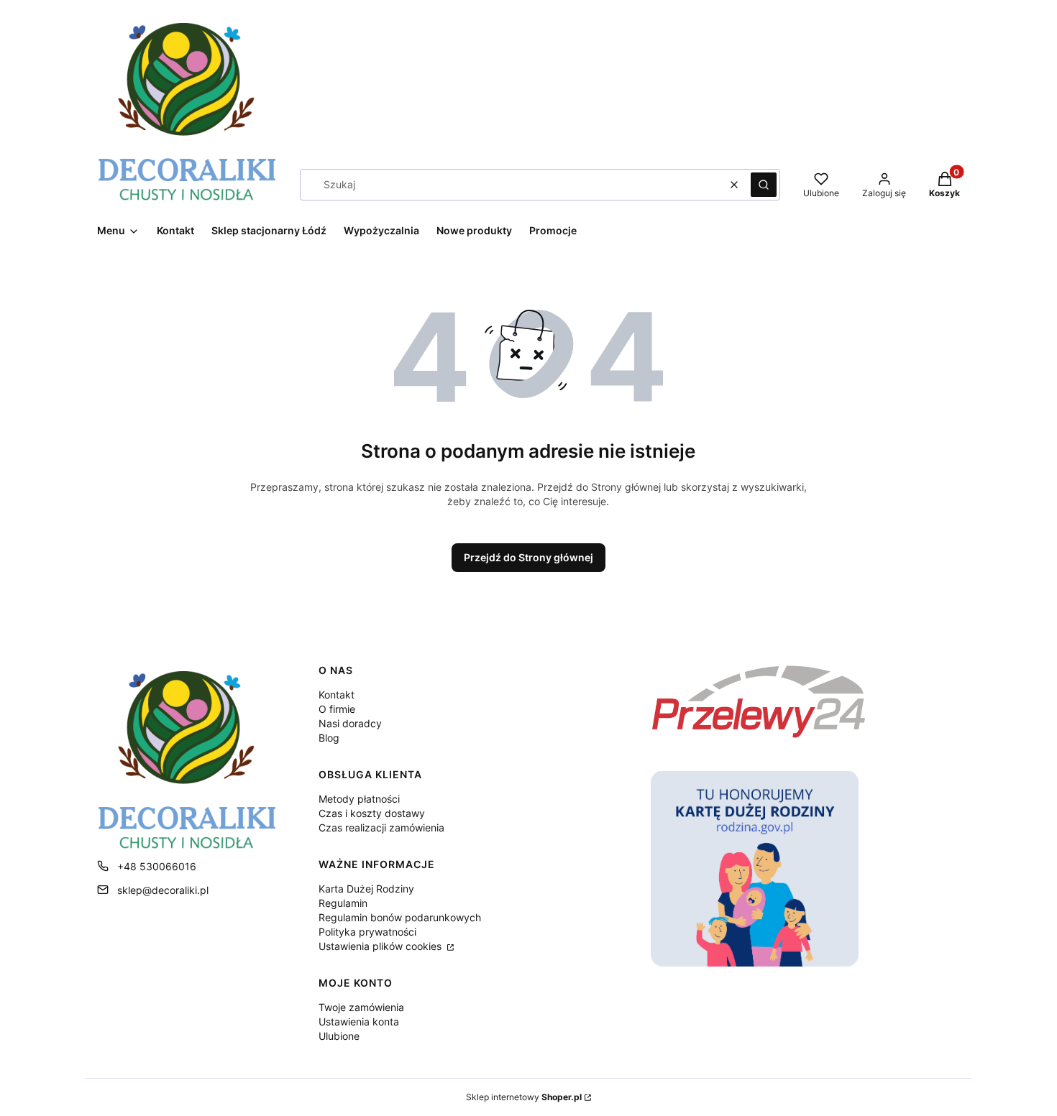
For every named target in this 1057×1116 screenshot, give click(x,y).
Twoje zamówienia (361, 1007)
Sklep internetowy (524, 1097)
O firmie (337, 709)
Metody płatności (359, 799)
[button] (764, 184)
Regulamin (343, 903)
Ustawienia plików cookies (381, 946)
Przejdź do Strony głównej (528, 557)
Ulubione (339, 1036)
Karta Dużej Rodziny (366, 888)
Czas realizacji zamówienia (381, 827)
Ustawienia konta (359, 1021)
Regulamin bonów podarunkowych (400, 917)
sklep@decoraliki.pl (163, 890)
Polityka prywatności (367, 932)
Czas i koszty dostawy (372, 813)
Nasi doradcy (350, 723)
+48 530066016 (156, 866)
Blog (329, 738)
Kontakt (336, 694)
